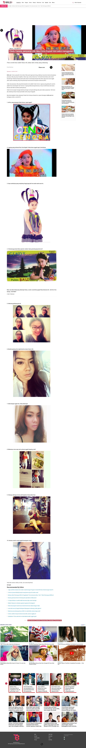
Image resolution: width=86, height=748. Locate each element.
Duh (43, 2)
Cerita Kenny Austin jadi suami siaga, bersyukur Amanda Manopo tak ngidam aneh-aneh (69, 709)
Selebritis (18, 2)
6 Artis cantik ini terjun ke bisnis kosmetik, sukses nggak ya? (22, 613)
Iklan (35, 734)
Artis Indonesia (31, 620)
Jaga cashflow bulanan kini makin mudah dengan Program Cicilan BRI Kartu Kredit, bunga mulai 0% (30, 589)
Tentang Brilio (37, 737)
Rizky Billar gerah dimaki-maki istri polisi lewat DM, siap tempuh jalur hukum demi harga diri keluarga (33, 709)
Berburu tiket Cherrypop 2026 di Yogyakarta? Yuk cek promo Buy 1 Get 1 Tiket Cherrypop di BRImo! (31, 595)
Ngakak (46, 2)
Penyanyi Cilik (58, 620)
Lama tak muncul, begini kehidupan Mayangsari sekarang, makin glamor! (24, 608)
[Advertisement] (43, 16)
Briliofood (39, 2)
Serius (30, 2)
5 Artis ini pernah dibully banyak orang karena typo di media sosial (23, 592)
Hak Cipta (50, 734)
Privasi (35, 739)
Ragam (26, 2)
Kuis (50, 2)
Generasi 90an (45, 620)
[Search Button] (73, 3)
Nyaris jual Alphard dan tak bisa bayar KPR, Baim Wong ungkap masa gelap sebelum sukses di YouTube (16, 709)
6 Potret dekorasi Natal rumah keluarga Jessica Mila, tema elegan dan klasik (52, 709)
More (53, 2)
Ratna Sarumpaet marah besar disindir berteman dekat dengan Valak (24, 605)
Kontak (35, 736)
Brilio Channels (78, 2)
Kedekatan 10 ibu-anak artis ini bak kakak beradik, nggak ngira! (22, 616)
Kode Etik (50, 736)
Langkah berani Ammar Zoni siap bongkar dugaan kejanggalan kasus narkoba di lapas (69, 725)
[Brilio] (8, 2)
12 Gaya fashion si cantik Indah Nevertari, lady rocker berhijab (22, 600)
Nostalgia (51, 620)
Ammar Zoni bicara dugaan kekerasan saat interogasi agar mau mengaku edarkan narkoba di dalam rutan (16, 725)
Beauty (34, 2)
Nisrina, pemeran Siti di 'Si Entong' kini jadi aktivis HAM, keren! (22, 597)
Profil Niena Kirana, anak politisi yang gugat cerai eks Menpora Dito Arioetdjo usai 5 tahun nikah (51, 725)
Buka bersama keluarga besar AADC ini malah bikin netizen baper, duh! (24, 611)
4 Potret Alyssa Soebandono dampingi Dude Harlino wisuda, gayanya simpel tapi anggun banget (34, 725)
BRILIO (11, 48)
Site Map (50, 739)
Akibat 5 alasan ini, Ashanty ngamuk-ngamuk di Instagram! (21, 603)
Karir (49, 737)
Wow (23, 2)
